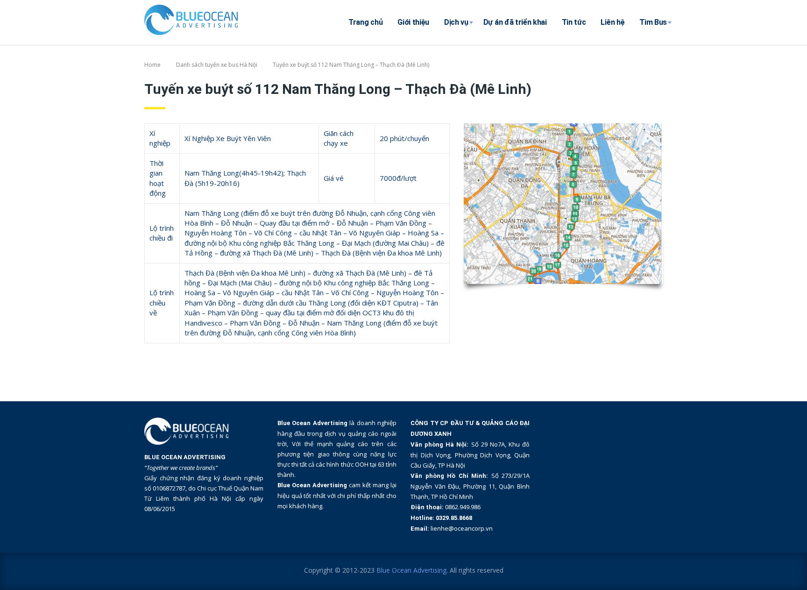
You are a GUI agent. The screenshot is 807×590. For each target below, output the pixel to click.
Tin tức (574, 22)
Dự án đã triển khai (515, 22)
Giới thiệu (413, 22)
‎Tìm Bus (653, 22)
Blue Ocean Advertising (411, 570)
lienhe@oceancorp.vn (462, 528)
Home (152, 65)
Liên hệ (612, 22)
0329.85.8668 (454, 517)
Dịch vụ (456, 22)
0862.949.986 (463, 507)
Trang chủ (365, 22)
